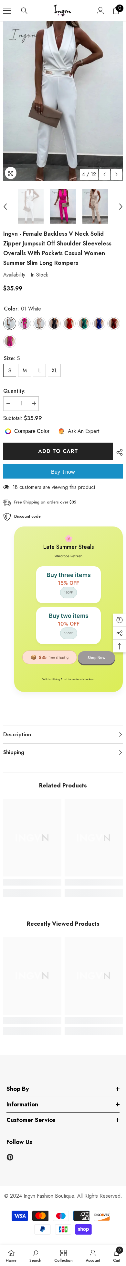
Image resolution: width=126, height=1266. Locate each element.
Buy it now (63, 472)
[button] (104, 174)
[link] (32, 882)
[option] (63, 101)
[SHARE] (118, 452)
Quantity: (14, 391)
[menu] (7, 11)
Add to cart (58, 451)
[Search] (24, 11)
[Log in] (100, 10)
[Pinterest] (10, 1157)
